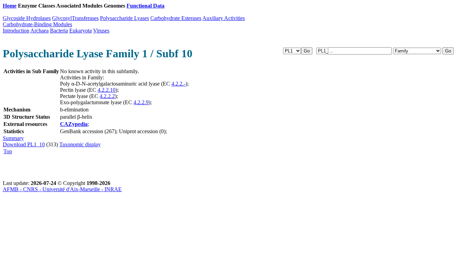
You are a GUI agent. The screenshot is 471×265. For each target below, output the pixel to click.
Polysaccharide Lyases (124, 18)
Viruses (101, 30)
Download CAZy (186, 6)
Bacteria (59, 30)
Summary (13, 138)
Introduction (16, 30)
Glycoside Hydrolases (27, 18)
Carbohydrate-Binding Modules (37, 24)
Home (10, 6)
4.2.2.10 (107, 90)
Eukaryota (80, 30)
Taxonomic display (80, 144)
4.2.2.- (178, 84)
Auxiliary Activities (223, 18)
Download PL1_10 (24, 144)
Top (7, 151)
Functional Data (145, 6)
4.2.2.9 (141, 102)
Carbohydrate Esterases (175, 18)
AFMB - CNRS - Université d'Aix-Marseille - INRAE (62, 189)
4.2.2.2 (107, 96)
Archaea (39, 30)
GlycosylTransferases (75, 18)
